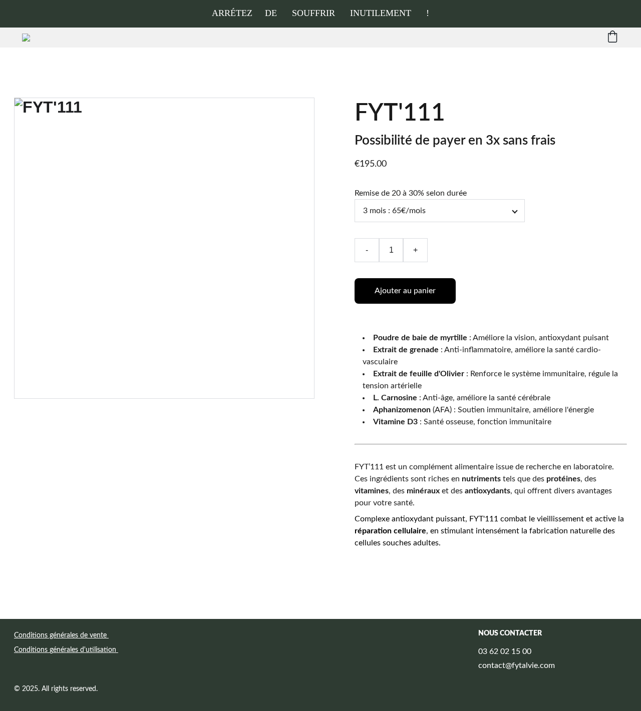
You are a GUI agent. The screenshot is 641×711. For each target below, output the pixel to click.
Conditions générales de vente (61, 635)
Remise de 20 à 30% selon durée (411, 193)
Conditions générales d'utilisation (66, 649)
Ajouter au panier (405, 291)
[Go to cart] (612, 37)
